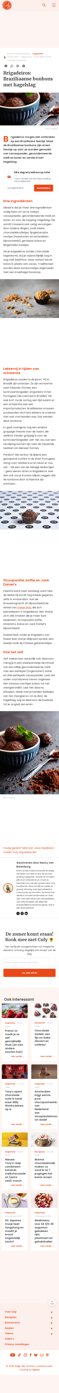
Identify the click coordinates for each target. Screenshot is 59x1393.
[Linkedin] (26, 913)
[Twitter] (18, 913)
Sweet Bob (24, 607)
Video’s (9, 1338)
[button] (49, 1312)
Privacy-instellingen (17, 1344)
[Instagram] (22, 913)
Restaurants (12, 1322)
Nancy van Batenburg (18, 53)
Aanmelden (43, 188)
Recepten (11, 1317)
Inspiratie (38, 53)
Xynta (35, 1369)
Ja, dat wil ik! (29, 972)
